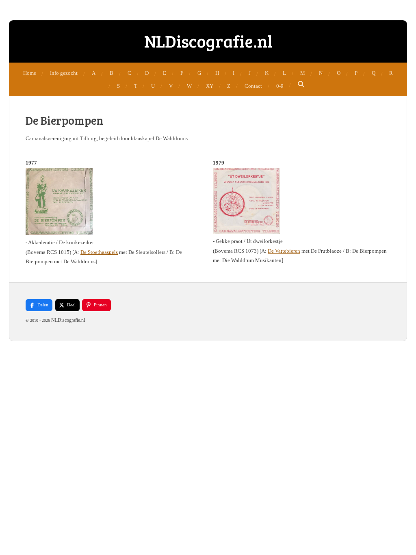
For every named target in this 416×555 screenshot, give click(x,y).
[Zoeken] (301, 84)
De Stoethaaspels (99, 252)
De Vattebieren (284, 251)
